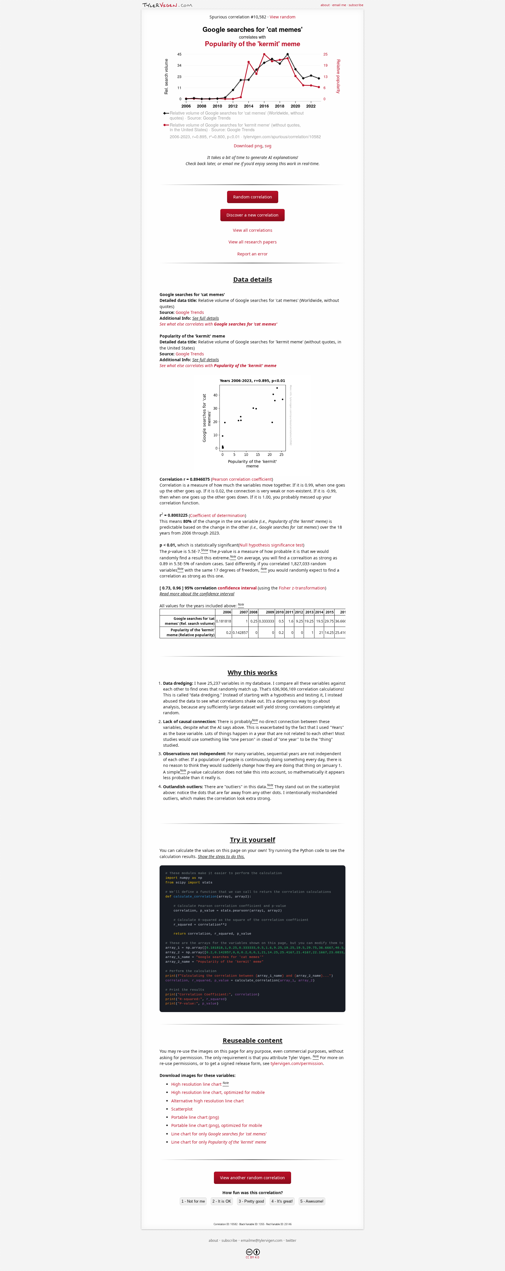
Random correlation (252, 197)
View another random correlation (252, 1177)
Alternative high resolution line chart (207, 1101)
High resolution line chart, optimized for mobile (218, 1092)
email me (339, 5)
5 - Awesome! (312, 1201)
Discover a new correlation (252, 215)
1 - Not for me (193, 1201)
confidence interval (237, 588)
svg (268, 145)
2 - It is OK (221, 1201)
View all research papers (253, 242)
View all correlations (252, 230)
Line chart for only (219, 1134)
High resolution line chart (196, 1084)
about (325, 5)
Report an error (252, 254)
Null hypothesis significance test (271, 545)
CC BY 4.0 (252, 1257)
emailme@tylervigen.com (261, 1240)
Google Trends (190, 312)
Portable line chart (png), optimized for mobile (216, 1125)
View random (282, 17)
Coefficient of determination (217, 515)
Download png (248, 145)
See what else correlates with (218, 324)
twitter (291, 1240)
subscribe (356, 5)
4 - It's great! (282, 1201)
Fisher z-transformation (302, 588)
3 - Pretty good (251, 1201)
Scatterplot (182, 1109)
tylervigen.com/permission (297, 1063)
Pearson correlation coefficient (242, 479)
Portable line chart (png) (195, 1117)
